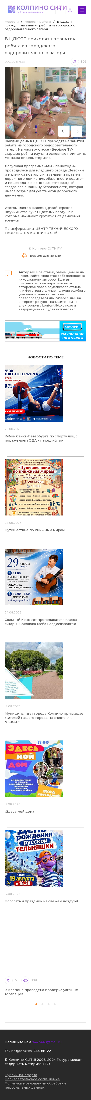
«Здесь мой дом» (19, 811)
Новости (12, 21)
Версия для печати (45, 255)
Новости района (37, 21)
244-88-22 (42, 1051)
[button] (36, 1004)
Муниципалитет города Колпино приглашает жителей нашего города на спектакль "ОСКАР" (45, 717)
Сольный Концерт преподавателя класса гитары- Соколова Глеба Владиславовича (41, 622)
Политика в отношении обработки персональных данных (35, 1085)
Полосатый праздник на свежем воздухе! (41, 901)
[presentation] (64, 131)
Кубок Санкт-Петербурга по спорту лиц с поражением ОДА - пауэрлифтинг (41, 438)
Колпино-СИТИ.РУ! (47, 248)
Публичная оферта (21, 1075)
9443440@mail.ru (47, 1042)
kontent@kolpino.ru (57, 305)
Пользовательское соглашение (32, 1079)
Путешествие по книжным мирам (35, 530)
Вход (70, 10)
